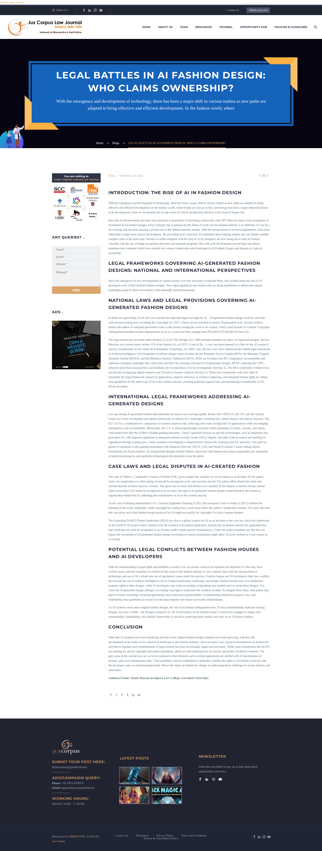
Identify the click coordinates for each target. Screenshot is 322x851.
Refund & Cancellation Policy (161, 838)
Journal (226, 27)
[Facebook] (84, 10)
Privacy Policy (165, 835)
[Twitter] (116, 694)
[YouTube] (101, 10)
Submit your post (258, 10)
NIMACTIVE (77, 836)
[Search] (315, 27)
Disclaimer (142, 835)
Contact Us (233, 10)
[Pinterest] (122, 694)
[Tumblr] (127, 694)
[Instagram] (95, 10)
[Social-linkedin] (206, 779)
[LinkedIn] (89, 10)
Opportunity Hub (253, 27)
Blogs (111, 175)
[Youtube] (220, 779)
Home (146, 27)
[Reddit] (138, 694)
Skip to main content (12, 2)
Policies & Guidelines (290, 27)
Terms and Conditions (194, 835)
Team (184, 27)
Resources (203, 27)
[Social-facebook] (200, 779)
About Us (165, 27)
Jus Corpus (58, 841)
